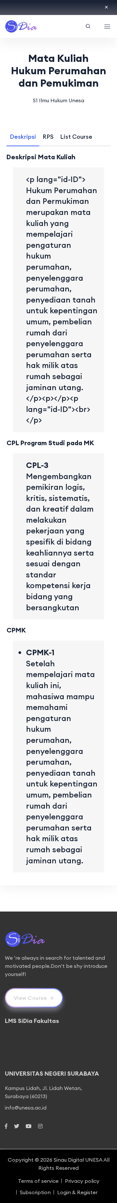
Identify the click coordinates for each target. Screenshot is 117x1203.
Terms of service (38, 1181)
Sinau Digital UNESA (78, 1159)
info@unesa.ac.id (25, 1107)
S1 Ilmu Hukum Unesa (58, 100)
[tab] (22, 137)
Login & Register (77, 1192)
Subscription (35, 1192)
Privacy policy (82, 1181)
